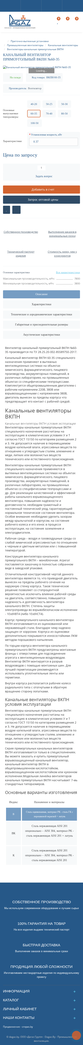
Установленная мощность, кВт (46, 134)
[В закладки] (6, 210)
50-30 (64, 104)
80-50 (64, 113)
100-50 (34, 123)
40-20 (34, 104)
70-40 (49, 113)
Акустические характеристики (41, 334)
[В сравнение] (16, 210)
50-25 (49, 104)
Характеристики (41, 304)
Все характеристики (68, 272)
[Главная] (5, 41)
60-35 (34, 113)
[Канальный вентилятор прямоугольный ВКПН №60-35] (41, 67)
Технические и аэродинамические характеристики (41, 314)
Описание (41, 294)
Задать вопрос (43, 176)
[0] (58, 22)
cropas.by (27, 1026)
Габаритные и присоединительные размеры (41, 324)
